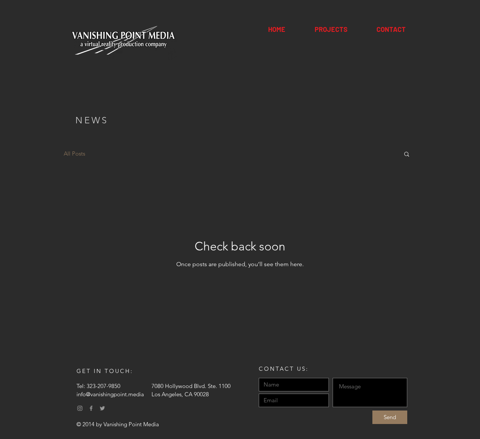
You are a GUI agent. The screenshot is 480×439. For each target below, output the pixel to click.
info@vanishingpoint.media (110, 394)
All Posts (74, 153)
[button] (406, 155)
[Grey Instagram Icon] (79, 408)
